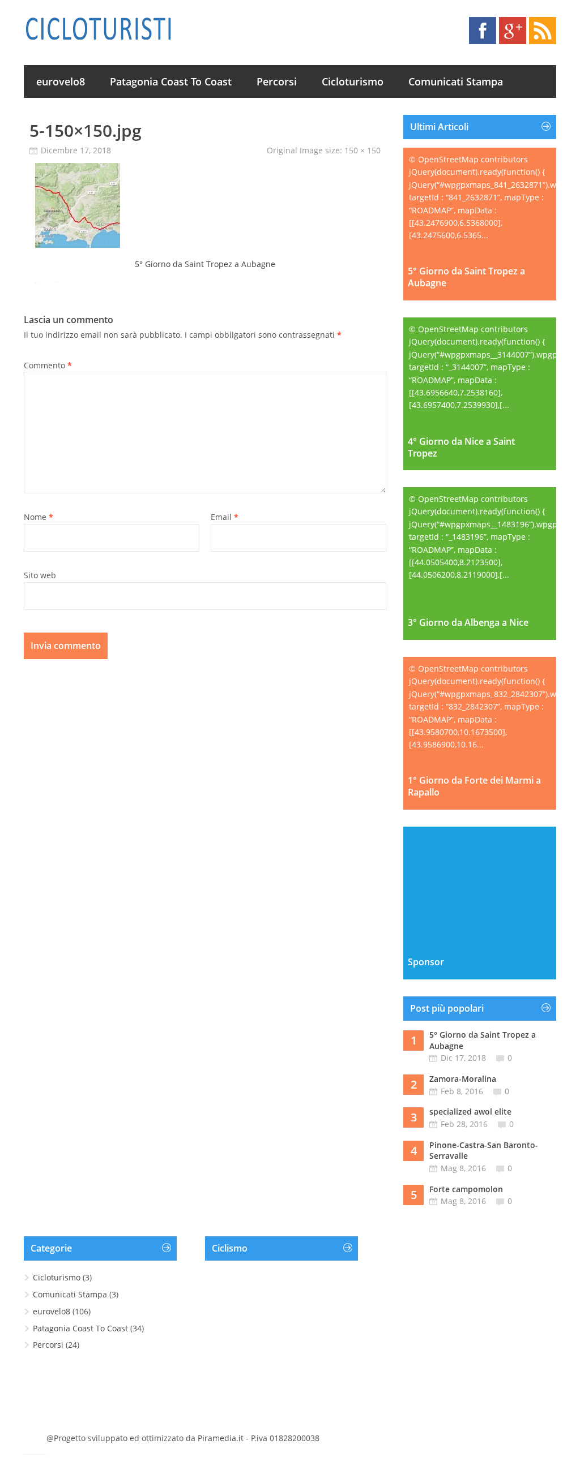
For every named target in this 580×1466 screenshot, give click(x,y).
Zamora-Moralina (462, 1078)
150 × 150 (362, 150)
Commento (48, 365)
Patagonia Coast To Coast (171, 81)
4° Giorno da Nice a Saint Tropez (461, 447)
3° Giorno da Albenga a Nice (468, 623)
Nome (38, 516)
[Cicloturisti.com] (98, 28)
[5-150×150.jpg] (77, 244)
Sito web (40, 575)
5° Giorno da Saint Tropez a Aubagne (205, 264)
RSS (542, 30)
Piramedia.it (221, 1438)
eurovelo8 (60, 81)
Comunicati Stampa (455, 81)
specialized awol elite (470, 1111)
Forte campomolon (466, 1189)
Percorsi (277, 81)
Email (224, 516)
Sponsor (426, 962)
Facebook (482, 30)
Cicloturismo (352, 81)
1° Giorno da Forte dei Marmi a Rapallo (474, 786)
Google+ (512, 30)
